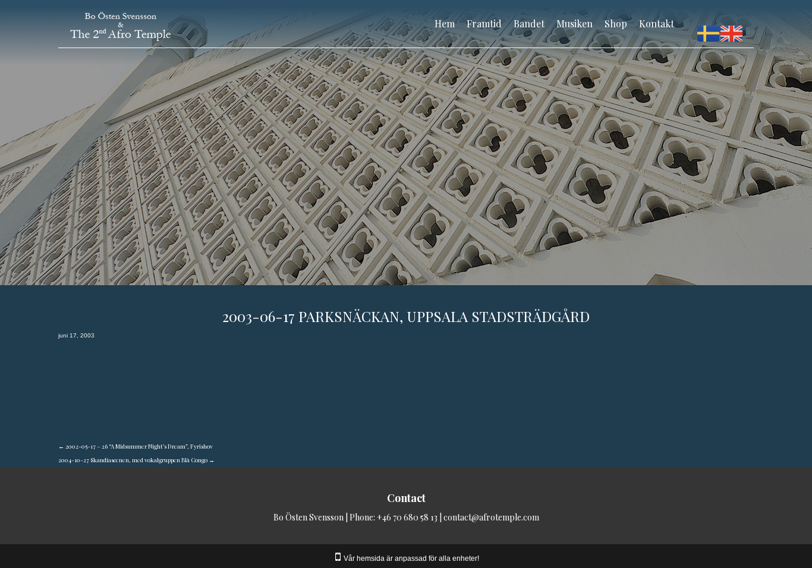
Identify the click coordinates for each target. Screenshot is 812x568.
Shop (616, 23)
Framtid (484, 23)
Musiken (574, 23)
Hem (445, 23)
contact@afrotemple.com (491, 517)
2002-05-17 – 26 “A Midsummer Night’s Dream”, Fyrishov (135, 446)
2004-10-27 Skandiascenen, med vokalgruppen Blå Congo (136, 460)
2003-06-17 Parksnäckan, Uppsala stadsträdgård (406, 316)
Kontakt (656, 23)
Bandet (529, 23)
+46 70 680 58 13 (407, 517)
